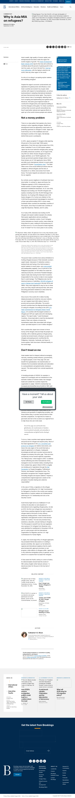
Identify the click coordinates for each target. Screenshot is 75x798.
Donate (68, 1)
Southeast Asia (10, 703)
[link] (13, 686)
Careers (53, 771)
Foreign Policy (60, 123)
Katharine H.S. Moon (9, 24)
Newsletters (48, 1)
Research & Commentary (37, 1)
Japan (58, 117)
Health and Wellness (52, 7)
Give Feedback (46, 402)
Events (16, 1)
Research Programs (24, 1)
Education (36, 7)
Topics (61, 7)
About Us (61, 1)
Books (64, 775)
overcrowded (47, 266)
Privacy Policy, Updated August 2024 (12, 796)
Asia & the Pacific (61, 114)
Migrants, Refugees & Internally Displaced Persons (64, 111)
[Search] (70, 7)
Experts (11, 1)
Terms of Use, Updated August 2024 (30, 796)
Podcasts (65, 777)
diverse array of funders (40, 655)
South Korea (63, 117)
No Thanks (28, 402)
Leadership (53, 769)
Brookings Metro (43, 787)
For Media (55, 1)
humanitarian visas (39, 164)
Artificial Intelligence (26, 7)
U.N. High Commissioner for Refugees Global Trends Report (36, 310)
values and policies (31, 657)
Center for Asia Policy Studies (63, 126)
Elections (43, 7)
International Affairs (14, 7)
